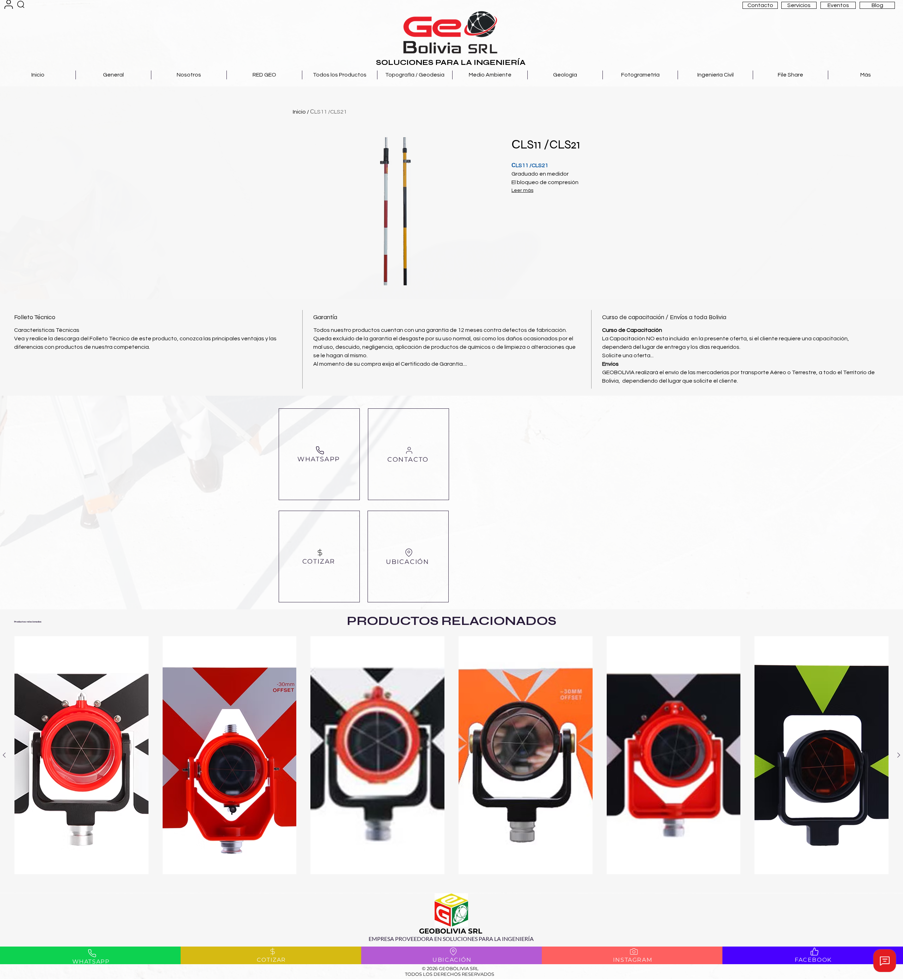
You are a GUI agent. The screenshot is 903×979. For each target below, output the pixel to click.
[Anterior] (4, 755)
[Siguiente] (899, 755)
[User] (8, 4)
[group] (451, 761)
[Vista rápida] (81, 755)
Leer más (522, 190)
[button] (760, 5)
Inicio (299, 112)
